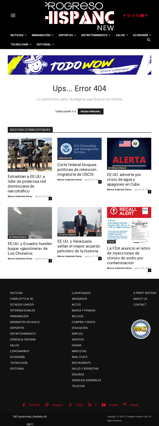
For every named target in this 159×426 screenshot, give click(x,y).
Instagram (57, 405)
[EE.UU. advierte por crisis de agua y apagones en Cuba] (129, 154)
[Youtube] (142, 16)
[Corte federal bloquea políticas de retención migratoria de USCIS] (79, 149)
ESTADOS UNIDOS (17, 170)
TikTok (79, 405)
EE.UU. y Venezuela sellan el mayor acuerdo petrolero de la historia (78, 246)
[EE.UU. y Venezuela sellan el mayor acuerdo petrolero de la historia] (79, 221)
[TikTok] (133, 16)
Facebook (34, 405)
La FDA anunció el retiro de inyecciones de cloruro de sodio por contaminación (128, 255)
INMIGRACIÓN (65, 158)
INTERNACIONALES (117, 168)
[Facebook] (124, 16)
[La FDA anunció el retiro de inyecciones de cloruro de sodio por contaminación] (129, 225)
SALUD (111, 241)
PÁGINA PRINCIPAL (91, 111)
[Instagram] (129, 16)
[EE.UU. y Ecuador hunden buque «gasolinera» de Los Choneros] (30, 223)
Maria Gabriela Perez (20, 196)
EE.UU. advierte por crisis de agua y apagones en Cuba (124, 179)
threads (134, 405)
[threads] (146, 16)
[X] (138, 16)
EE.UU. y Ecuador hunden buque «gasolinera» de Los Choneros (30, 248)
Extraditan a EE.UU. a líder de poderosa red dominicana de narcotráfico (27, 183)
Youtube (113, 405)
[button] (148, 39)
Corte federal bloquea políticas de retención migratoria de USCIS (76, 169)
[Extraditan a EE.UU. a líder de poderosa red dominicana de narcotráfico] (30, 155)
